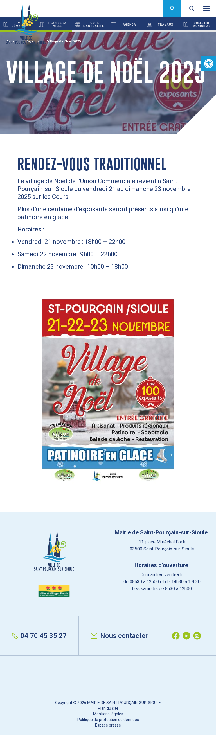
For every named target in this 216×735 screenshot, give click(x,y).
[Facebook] (177, 636)
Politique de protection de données (108, 719)
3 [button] (180, 31)
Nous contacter (124, 636)
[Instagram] (198, 636)
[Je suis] (172, 9)
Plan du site (108, 708)
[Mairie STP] (54, 563)
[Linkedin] (188, 636)
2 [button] (108, 31)
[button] (208, 63)
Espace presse (108, 725)
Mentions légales (108, 714)
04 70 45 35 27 (44, 636)
